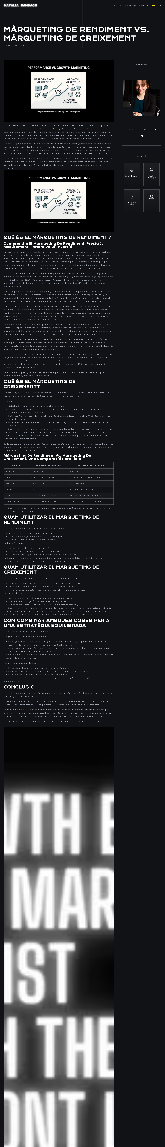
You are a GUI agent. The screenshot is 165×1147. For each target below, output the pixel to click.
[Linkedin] (141, 136)
